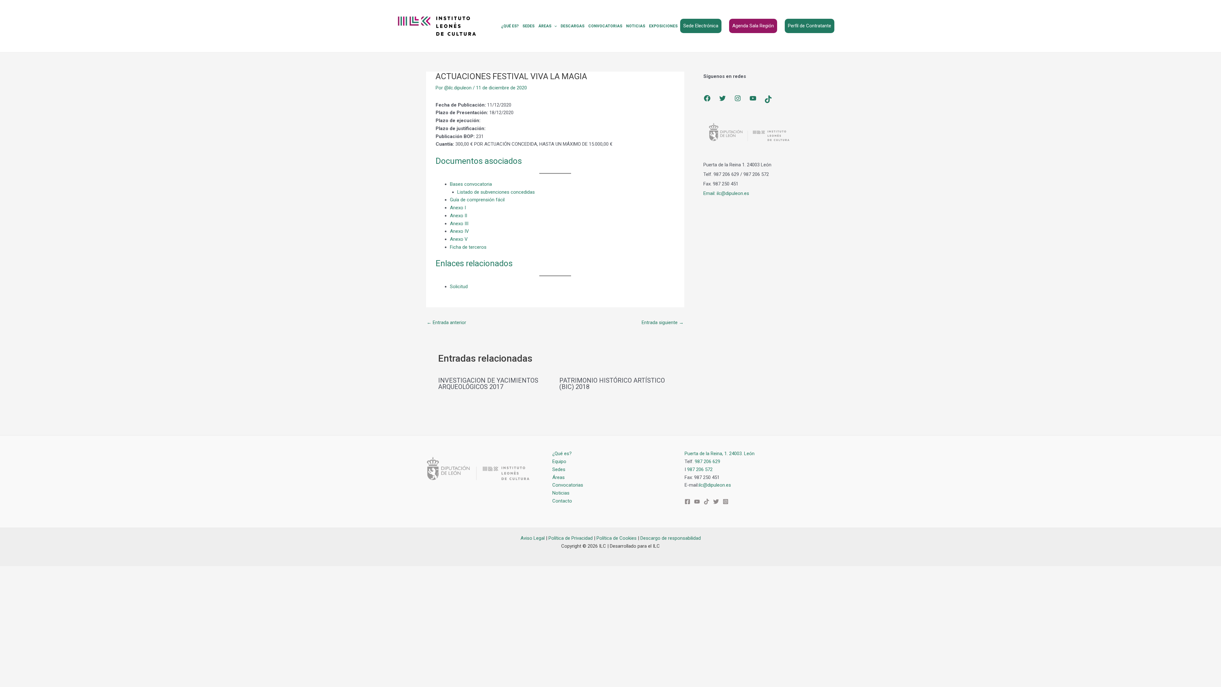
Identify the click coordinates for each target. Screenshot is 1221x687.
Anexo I (458, 208)
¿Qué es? (510, 26)
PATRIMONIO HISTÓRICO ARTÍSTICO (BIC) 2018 (612, 384)
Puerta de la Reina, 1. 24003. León (720, 453)
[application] (554, 26)
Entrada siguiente (663, 322)
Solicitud (459, 286)
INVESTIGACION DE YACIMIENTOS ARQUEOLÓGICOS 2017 (488, 384)
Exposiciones (663, 26)
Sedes (528, 26)
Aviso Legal (533, 538)
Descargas (572, 26)
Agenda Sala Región (753, 26)
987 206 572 (700, 469)
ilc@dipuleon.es (715, 485)
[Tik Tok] (706, 501)
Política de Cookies (617, 538)
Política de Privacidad (570, 538)
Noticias (635, 26)
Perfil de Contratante (809, 26)
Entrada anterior (446, 322)
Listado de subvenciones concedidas (496, 192)
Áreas (544, 26)
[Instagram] (738, 98)
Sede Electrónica (700, 26)
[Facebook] (707, 98)
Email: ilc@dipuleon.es (726, 193)
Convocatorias (605, 26)
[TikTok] (768, 99)
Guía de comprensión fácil (477, 200)
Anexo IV (459, 231)
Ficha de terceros (468, 247)
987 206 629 (707, 461)
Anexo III (459, 223)
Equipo (559, 461)
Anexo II (458, 216)
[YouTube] (753, 98)
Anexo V (459, 239)
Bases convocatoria (471, 184)
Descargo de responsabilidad (670, 538)
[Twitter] (722, 98)
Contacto (562, 501)
